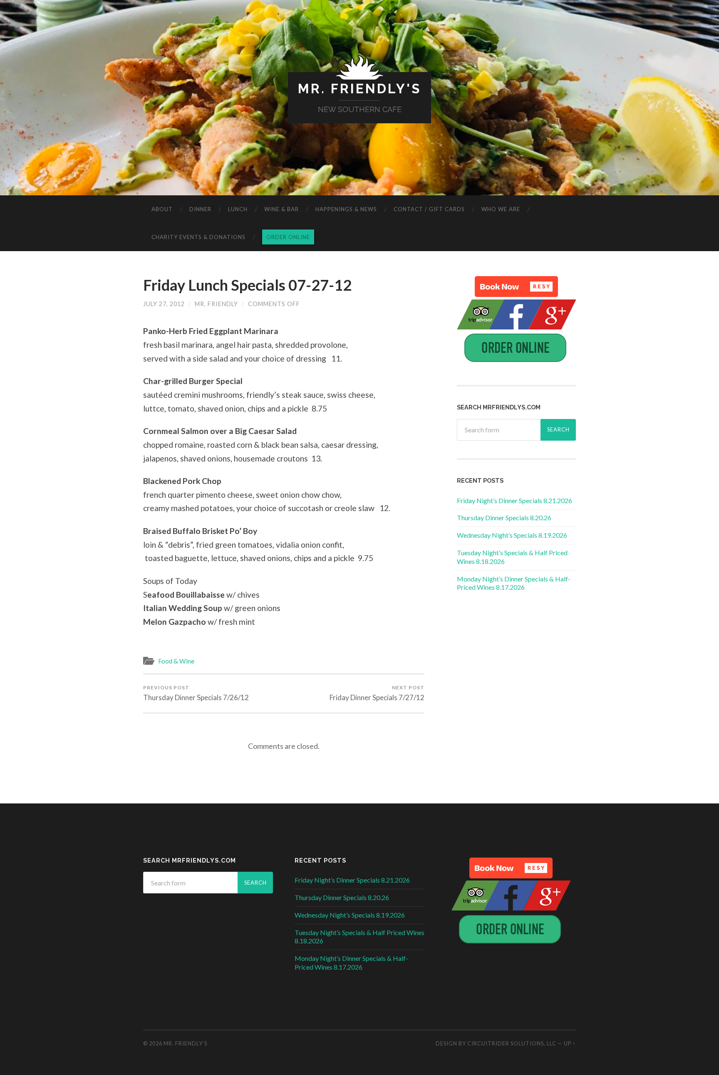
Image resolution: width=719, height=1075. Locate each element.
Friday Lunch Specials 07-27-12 (247, 285)
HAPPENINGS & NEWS (346, 209)
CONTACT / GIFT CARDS (429, 209)
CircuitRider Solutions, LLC (511, 1043)
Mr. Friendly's (359, 88)
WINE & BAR (281, 209)
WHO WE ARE (500, 209)
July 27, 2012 (164, 303)
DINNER (200, 209)
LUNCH (238, 209)
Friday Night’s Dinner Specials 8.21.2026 (514, 500)
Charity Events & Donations (198, 237)
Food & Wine (176, 661)
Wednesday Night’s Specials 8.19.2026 (512, 535)
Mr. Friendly (216, 303)
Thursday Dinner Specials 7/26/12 (196, 693)
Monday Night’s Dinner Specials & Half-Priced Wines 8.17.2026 (513, 583)
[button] (516, 286)
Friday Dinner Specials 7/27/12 (377, 693)
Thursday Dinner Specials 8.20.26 (504, 517)
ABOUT (162, 209)
